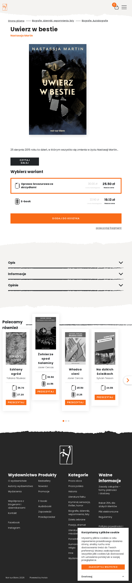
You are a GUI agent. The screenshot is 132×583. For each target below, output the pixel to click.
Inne (70, 553)
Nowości (43, 486)
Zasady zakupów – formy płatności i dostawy (109, 490)
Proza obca (75, 480)
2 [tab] (66, 421)
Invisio (44, 577)
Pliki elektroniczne (108, 511)
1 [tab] (63, 421)
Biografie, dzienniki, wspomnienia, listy (53, 21)
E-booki (42, 501)
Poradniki (73, 539)
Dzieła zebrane (76, 519)
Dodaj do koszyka (66, 218)
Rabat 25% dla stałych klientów (108, 504)
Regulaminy (105, 517)
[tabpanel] (45, 357)
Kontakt (12, 513)
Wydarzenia (15, 491)
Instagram (14, 527)
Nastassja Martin (21, 35)
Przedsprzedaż (46, 517)
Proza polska (75, 486)
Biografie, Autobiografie (95, 21)
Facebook (14, 522)
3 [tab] (68, 421)
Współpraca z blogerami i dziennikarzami (16, 504)
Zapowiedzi (44, 511)
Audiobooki (44, 506)
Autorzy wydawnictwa (20, 486)
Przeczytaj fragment (109, 228)
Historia (72, 491)
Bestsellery (44, 480)
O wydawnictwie (17, 480)
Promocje (43, 491)
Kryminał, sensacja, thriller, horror (79, 504)
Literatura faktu (76, 496)
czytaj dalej (25, 161)
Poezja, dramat (77, 525)
